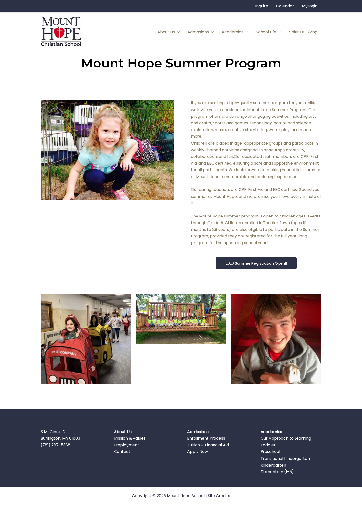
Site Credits (219, 496)
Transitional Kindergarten (285, 458)
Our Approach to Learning (286, 438)
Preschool (270, 451)
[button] (177, 32)
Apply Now (197, 451)
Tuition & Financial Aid (208, 445)
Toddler (268, 445)
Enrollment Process (206, 438)
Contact (122, 451)
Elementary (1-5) (277, 472)
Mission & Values (130, 438)
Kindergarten (273, 465)
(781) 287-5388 (55, 445)
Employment (126, 445)
